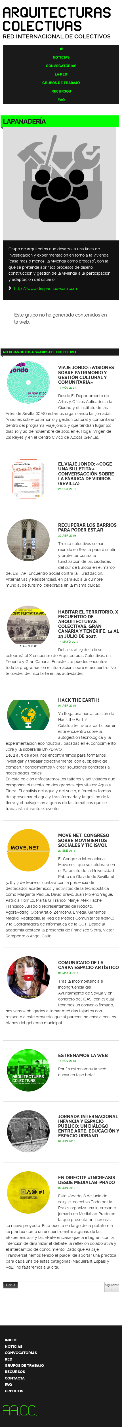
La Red (61, 74)
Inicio (10, 1340)
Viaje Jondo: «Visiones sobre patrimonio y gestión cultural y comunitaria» (86, 375)
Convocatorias (61, 66)
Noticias (61, 57)
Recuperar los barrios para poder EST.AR (87, 528)
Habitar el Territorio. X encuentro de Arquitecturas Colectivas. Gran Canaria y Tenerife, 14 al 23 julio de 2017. (88, 624)
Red (8, 1359)
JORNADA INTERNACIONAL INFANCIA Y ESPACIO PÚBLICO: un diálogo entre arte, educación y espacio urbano (88, 1126)
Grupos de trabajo (61, 83)
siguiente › (112, 1287)
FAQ (61, 100)
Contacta (15, 1378)
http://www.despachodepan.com (45, 288)
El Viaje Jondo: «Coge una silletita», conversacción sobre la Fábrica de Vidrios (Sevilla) (86, 474)
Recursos (61, 91)
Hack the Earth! (78, 700)
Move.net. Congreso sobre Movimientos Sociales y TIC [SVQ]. (83, 840)
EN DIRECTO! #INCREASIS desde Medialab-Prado (86, 1180)
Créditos (14, 1391)
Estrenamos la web (83, 1055)
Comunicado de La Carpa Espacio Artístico (88, 965)
